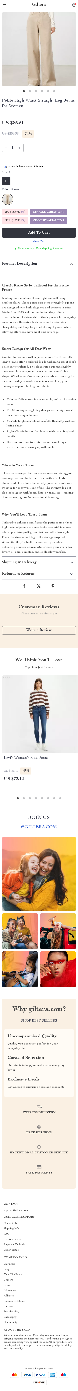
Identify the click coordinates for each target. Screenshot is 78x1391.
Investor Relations (14, 1301)
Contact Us (10, 1223)
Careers (8, 1280)
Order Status (11, 1250)
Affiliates (9, 1296)
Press (7, 1285)
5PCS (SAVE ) (15, 220)
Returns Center (12, 1239)
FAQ (6, 1234)
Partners (8, 1306)
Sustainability (11, 1311)
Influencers (10, 1290)
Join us (39, 817)
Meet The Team (13, 1274)
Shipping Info (11, 1228)
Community (10, 1322)
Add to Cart (39, 233)
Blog (6, 1269)
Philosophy (10, 1317)
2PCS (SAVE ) (15, 212)
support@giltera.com (16, 1210)
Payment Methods (14, 1244)
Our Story (9, 1264)
